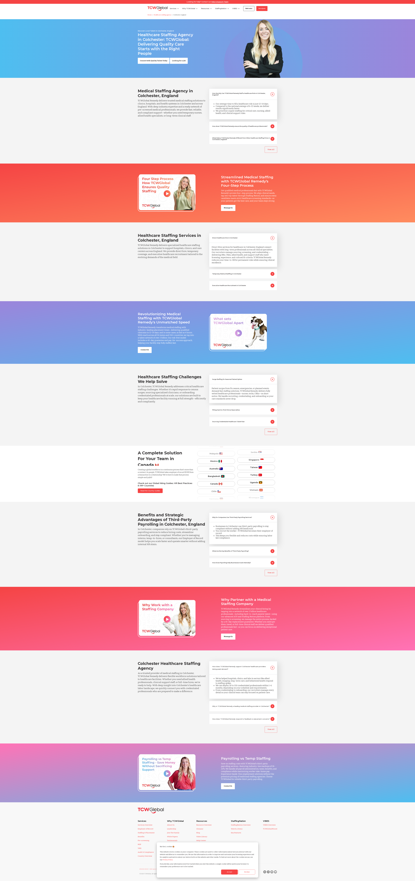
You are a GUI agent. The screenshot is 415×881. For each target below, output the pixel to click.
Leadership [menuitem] (171, 829)
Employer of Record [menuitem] (145, 829)
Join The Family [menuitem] (173, 833)
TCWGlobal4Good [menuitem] (270, 829)
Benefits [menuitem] (141, 837)
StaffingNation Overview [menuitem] (241, 825)
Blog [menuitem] (198, 833)
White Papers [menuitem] (172, 837)
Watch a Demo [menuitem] (237, 829)
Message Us (228, 208)
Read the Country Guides (150, 491)
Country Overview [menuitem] (145, 856)
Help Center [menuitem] (201, 840)
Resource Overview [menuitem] (203, 825)
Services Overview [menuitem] (145, 825)
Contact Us (145, 350)
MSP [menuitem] (139, 844)
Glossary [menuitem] (199, 829)
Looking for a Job (179, 61)
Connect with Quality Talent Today (153, 61)
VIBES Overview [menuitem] (269, 825)
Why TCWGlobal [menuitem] (175, 821)
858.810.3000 (143, 869)
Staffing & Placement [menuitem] (146, 833)
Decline (247, 872)
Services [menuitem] (142, 821)
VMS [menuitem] (139, 848)
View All (270, 149)
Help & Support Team (219, 2)
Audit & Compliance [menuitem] (146, 852)
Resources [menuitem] (201, 821)
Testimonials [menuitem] (172, 840)
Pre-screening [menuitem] (143, 840)
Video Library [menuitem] (201, 837)
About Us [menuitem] (170, 825)
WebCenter (248, 8)
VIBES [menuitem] (266, 821)
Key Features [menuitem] (236, 833)
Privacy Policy (168, 860)
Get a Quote (261, 8)
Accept (229, 872)
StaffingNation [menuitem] (238, 821)
